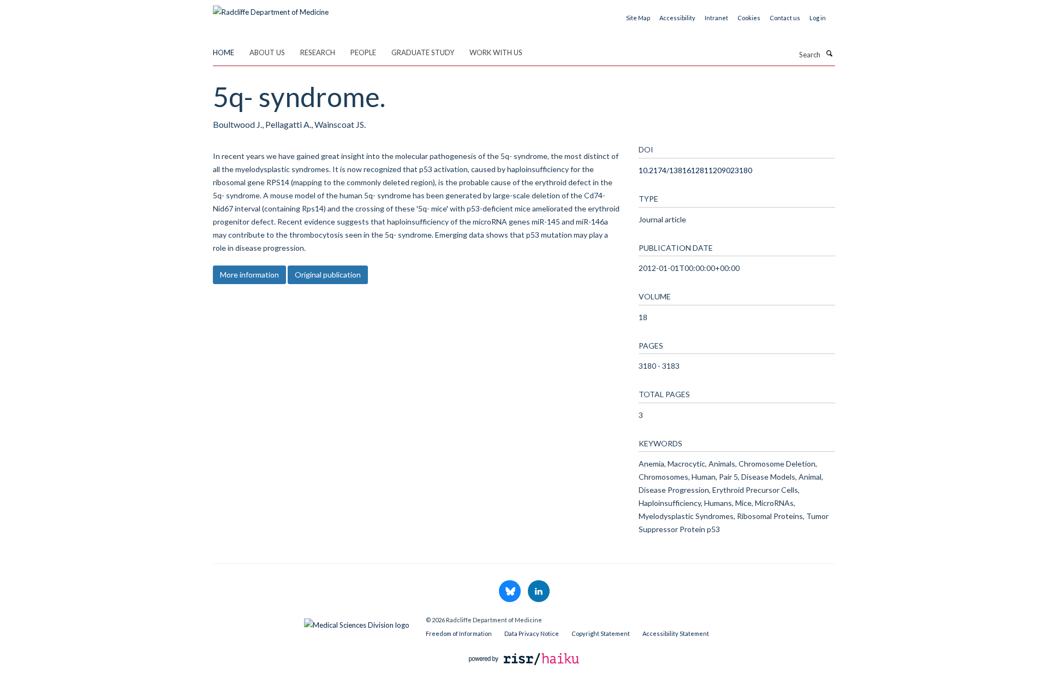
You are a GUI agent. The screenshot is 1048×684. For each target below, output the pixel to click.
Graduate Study (422, 52)
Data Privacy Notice (531, 633)
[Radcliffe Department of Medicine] (271, 8)
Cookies (748, 17)
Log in (817, 17)
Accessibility (677, 17)
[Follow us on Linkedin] (539, 591)
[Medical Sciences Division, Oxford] (311, 622)
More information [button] (249, 274)
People (363, 52)
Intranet (716, 17)
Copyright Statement (600, 633)
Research (317, 52)
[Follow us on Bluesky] (510, 591)
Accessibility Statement (675, 633)
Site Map (638, 17)
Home (223, 52)
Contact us (785, 17)
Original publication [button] (328, 274)
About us (267, 52)
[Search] (829, 54)
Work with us (495, 52)
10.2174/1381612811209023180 (695, 170)
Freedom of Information (459, 633)
